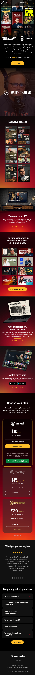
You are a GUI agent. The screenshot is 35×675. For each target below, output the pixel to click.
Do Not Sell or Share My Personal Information (17, 667)
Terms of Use (18, 663)
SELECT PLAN (17, 493)
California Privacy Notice (17, 665)
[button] (12, 578)
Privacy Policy (17, 660)
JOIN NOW (17, 63)
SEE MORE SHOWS (17, 289)
